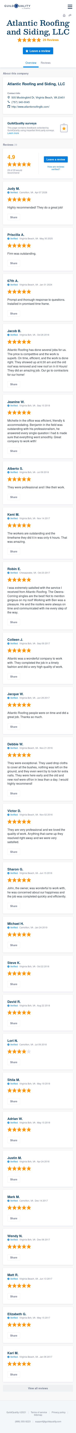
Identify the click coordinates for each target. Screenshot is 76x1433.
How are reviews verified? (55, 168)
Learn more (13, 132)
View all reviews (38, 1388)
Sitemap (38, 1414)
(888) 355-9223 (23, 1421)
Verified (14, 192)
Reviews (46, 62)
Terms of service (39, 1412)
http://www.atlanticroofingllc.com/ (30, 106)
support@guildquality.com (48, 1421)
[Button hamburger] (70, 7)
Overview (30, 62)
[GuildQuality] (17, 7)
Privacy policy (58, 1412)
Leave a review (40, 51)
